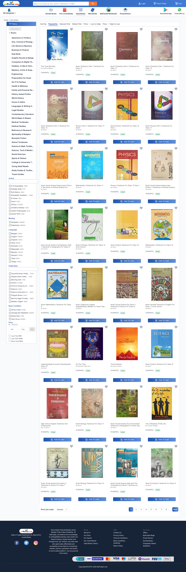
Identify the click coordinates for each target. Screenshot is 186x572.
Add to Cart (59, 82)
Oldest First (77, 24)
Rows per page (47, 509)
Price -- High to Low (111, 24)
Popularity (53, 24)
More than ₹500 (17, 341)
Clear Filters (15, 29)
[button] (9, 11)
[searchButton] (93, 4)
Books (13, 33)
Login (143, 3)
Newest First (65, 24)
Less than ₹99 (16, 336)
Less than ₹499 (17, 339)
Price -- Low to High (92, 24)
